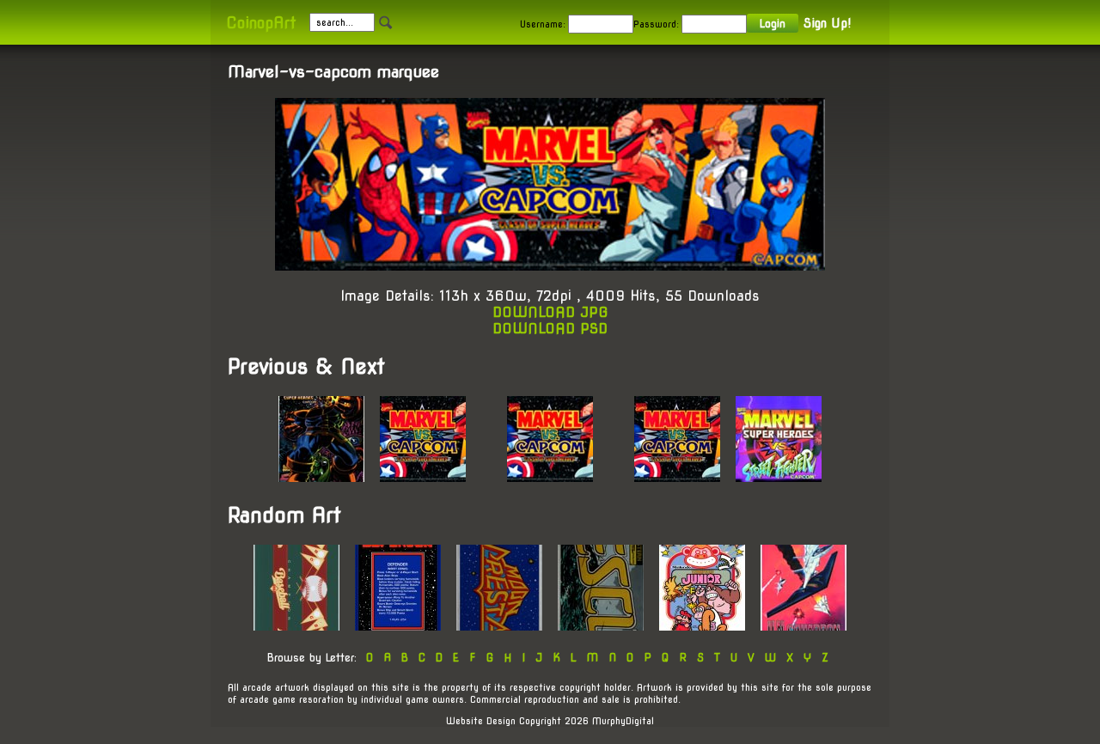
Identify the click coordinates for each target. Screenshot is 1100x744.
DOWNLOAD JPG (550, 312)
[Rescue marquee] (601, 626)
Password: (656, 24)
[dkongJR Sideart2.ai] (702, 626)
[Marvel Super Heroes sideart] (321, 477)
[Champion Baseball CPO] (296, 626)
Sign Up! (827, 23)
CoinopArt (261, 23)
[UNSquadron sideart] (803, 626)
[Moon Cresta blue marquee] (499, 626)
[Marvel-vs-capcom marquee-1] (423, 477)
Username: (542, 24)
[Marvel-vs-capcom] (677, 477)
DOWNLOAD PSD (550, 328)
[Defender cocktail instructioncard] (398, 626)
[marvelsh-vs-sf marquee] (778, 477)
